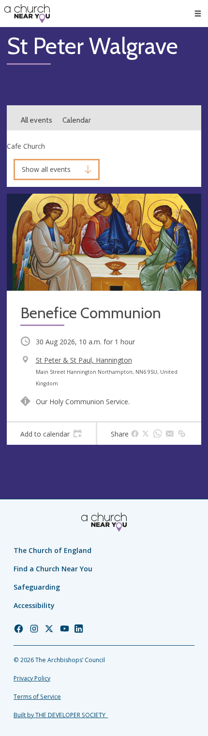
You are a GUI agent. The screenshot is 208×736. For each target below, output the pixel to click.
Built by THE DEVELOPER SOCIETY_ (61, 715)
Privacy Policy (32, 678)
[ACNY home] (27, 13)
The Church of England (52, 550)
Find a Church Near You (53, 568)
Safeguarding (37, 587)
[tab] (51, 434)
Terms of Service (37, 697)
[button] (198, 13)
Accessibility (34, 605)
